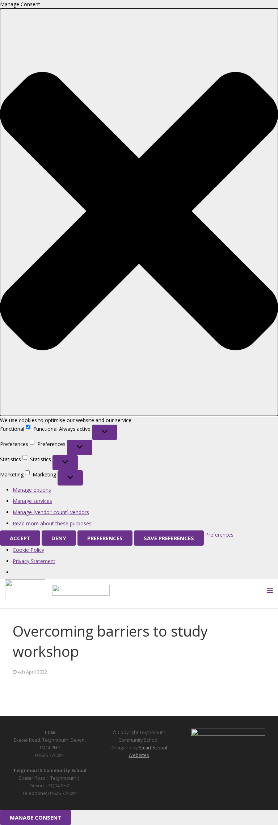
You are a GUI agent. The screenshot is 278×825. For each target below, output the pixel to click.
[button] (139, 212)
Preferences (105, 538)
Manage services (32, 500)
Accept (20, 538)
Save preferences (169, 538)
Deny (58, 538)
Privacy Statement (34, 561)
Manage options (32, 489)
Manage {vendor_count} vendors (51, 512)
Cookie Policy (28, 549)
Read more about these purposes (52, 523)
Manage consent (35, 817)
